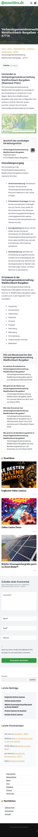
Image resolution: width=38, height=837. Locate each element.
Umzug (9, 790)
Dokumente (10, 774)
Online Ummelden (18, 761)
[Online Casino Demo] (19, 511)
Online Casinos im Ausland (15, 711)
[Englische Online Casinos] (19, 474)
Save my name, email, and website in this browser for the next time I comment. (17, 651)
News (4, 560)
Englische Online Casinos (14, 490)
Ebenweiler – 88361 (21, 734)
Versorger (10, 793)
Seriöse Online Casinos (14, 714)
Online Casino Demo (11, 527)
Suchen (4, 676)
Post (8, 784)
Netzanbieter (11, 777)
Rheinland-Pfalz (20, 49)
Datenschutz (9, 807)
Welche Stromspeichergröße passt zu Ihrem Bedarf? (18, 705)
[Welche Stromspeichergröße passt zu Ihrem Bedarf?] (19, 548)
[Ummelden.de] (13, 2)
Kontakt (8, 814)
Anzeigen (14, 65)
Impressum (9, 811)
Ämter (9, 49)
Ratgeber (5, 486)
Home (4, 49)
